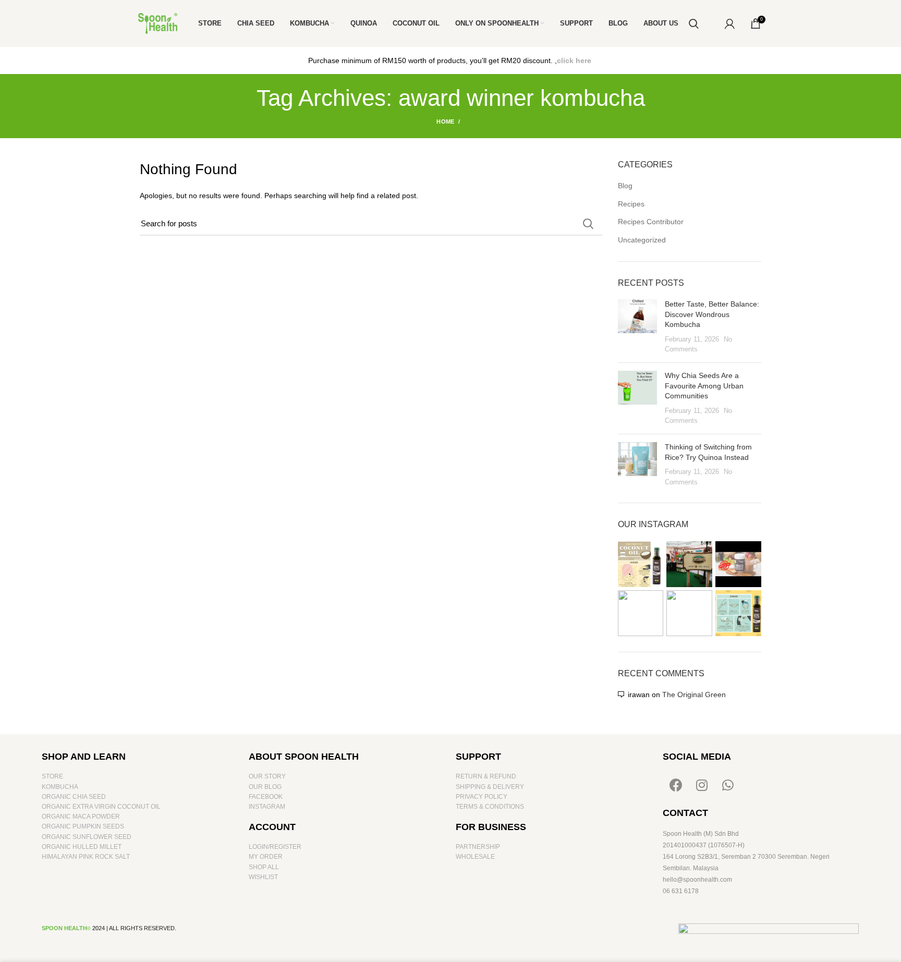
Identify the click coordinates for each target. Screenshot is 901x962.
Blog (625, 185)
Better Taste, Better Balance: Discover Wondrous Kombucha (712, 314)
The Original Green (694, 694)
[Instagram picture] (641, 564)
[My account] (730, 23)
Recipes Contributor (651, 221)
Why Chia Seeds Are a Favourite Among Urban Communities (704, 385)
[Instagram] (702, 785)
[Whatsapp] (728, 785)
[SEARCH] (588, 224)
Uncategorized (642, 240)
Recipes (631, 204)
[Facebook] (676, 785)
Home (445, 121)
